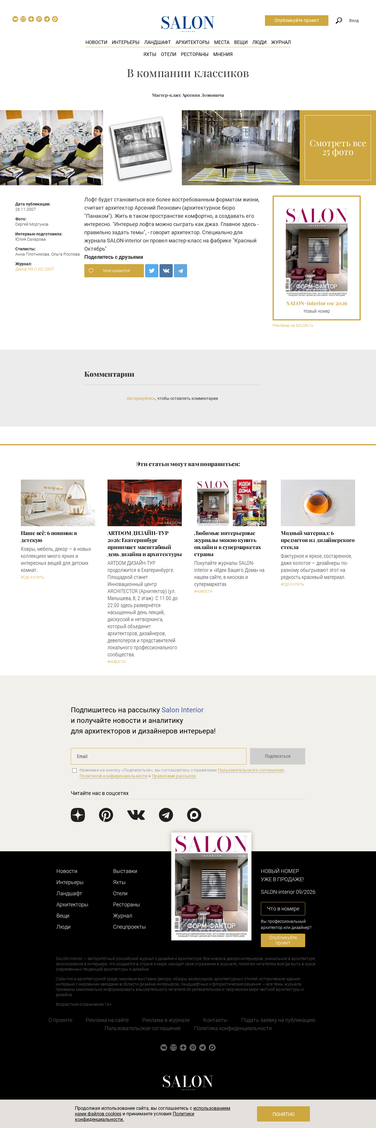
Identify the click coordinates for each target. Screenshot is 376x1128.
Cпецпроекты (129, 927)
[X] (151, 270)
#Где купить (32, 577)
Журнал (281, 42)
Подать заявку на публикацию (278, 1020)
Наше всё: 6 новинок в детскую (49, 536)
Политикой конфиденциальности (113, 776)
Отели (168, 54)
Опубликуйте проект (296, 20)
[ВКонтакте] (166, 270)
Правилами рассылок (174, 776)
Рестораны (195, 54)
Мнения (223, 54)
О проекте (60, 1020)
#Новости (117, 662)
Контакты (215, 1020)
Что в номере (283, 909)
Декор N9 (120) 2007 (34, 269)
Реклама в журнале (166, 1020)
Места (221, 42)
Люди (259, 42)
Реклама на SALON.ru (293, 325)
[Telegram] (180, 270)
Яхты (149, 54)
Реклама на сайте (107, 1020)
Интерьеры (126, 42)
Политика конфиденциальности (233, 1028)
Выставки (125, 871)
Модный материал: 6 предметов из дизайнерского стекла (318, 540)
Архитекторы (192, 42)
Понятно (284, 1114)
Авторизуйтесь (141, 398)
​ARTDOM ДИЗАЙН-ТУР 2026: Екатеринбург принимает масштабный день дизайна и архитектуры (145, 543)
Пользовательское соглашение (143, 1028)
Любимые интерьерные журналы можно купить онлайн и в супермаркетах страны (227, 543)
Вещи (241, 42)
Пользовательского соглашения (251, 770)
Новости (96, 42)
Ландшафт (157, 42)
